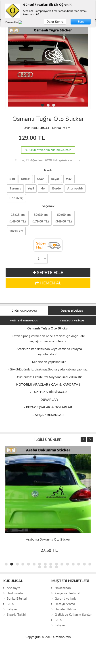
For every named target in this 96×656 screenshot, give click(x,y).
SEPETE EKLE (49, 272)
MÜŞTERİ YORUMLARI (24, 320)
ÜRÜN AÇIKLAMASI (24, 311)
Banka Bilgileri (17, 598)
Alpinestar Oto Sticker (55, 539)
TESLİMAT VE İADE (72, 320)
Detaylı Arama (65, 604)
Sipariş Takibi (16, 615)
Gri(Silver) (16, 198)
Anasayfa (13, 588)
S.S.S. (11, 604)
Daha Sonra (54, 21)
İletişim (12, 609)
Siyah (40, 179)
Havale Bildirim (65, 609)
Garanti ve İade (66, 598)
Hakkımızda (15, 593)
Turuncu (15, 189)
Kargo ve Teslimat (67, 593)
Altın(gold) (75, 189)
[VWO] (23, 22)
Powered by (12, 21)
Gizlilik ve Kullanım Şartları (73, 615)
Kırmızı (25, 179)
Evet (80, 21)
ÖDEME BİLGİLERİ (72, 311)
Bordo (56, 189)
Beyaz (55, 179)
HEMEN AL (50, 283)
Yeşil (31, 189)
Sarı (12, 179)
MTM (66, 128)
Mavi (69, 179)
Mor (43, 189)
